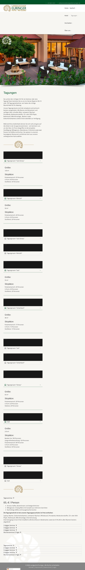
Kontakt (31, 567)
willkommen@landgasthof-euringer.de (69, 3)
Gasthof (72, 8)
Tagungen (74, 15)
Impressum (38, 567)
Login (54, 567)
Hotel (66, 15)
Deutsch (11, 569)
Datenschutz (47, 567)
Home (66, 8)
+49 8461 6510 (51, 3)
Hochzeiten (68, 23)
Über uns (67, 30)
